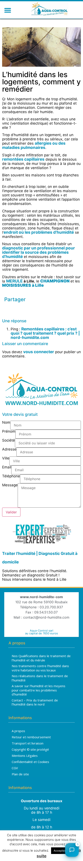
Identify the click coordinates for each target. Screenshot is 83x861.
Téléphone (11, 476)
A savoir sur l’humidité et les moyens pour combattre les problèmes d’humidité (38, 690)
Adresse (9, 449)
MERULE (15, 281)
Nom (6, 423)
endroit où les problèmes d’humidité (39, 232)
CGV (15, 768)
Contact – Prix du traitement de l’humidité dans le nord (35, 702)
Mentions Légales (25, 755)
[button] (7, 10)
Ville (5, 458)
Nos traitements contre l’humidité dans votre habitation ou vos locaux (40, 668)
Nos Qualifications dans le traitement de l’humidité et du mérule (41, 658)
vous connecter (38, 351)
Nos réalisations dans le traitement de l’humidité (40, 678)
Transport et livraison (27, 743)
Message (10, 485)
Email (6, 467)
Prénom (8, 431)
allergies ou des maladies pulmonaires (34, 145)
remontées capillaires (23, 159)
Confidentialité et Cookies (30, 762)
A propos (18, 731)
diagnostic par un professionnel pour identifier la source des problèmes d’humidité (38, 252)
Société (8, 440)
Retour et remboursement (31, 737)
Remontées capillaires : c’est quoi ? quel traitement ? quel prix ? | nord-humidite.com (45, 333)
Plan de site (20, 774)
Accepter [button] (60, 850)
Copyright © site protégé (30, 749)
